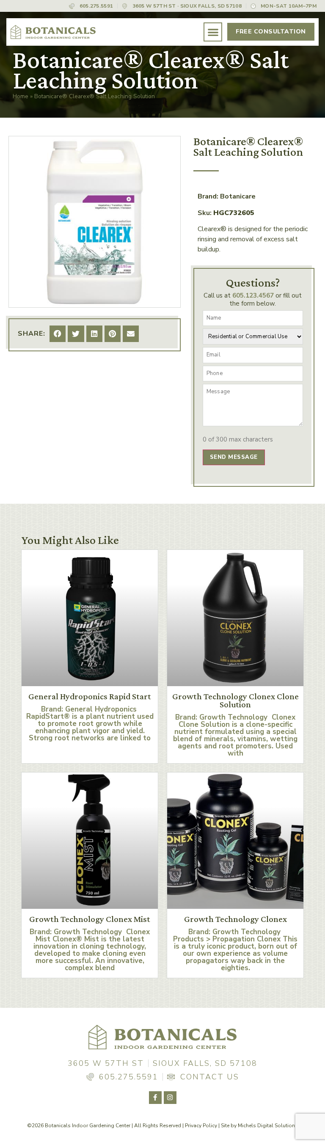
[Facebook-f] (155, 1097)
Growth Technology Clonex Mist (89, 919)
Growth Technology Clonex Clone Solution (235, 700)
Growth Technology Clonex (235, 919)
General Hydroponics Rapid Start (89, 696)
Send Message (234, 457)
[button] (213, 31)
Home (20, 96)
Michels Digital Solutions (268, 1125)
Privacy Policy (201, 1125)
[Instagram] (170, 1097)
